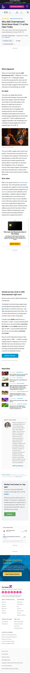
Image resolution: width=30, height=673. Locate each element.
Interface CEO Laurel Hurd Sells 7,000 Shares (18, 401)
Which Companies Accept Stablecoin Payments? (18, 380)
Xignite (13, 596)
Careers (3, 604)
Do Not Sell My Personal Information (10, 668)
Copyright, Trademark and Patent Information (12, 662)
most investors (23, 182)
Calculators (16, 626)
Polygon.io (18, 596)
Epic (18, 606)
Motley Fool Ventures (6, 639)
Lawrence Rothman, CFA (22, 391)
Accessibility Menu (15, 1)
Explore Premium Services (16, 18)
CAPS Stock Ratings (18, 621)
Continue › (10, 514)
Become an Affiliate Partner (8, 643)
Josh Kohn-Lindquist (22, 404)
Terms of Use (5, 651)
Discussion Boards (18, 623)
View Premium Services (12, 574)
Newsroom (4, 608)
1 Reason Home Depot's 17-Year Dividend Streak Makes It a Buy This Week (18, 395)
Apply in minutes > (15, 244)
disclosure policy (18, 476)
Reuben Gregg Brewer (9, 35)
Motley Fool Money (21, 615)
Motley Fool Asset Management (9, 634)
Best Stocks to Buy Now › (17, 6)
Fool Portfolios (20, 610)
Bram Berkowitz (20, 383)
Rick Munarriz (19, 372)
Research (4, 606)
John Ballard (20, 398)
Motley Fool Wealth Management (9, 636)
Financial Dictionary (18, 628)
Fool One (19, 612)
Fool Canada (4, 623)
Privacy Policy (5, 654)
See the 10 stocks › (10, 355)
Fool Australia (5, 621)
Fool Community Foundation (8, 641)
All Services (19, 602)
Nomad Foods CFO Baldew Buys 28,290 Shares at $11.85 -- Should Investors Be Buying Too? (18, 407)
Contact (3, 610)
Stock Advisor (20, 604)
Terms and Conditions (7, 665)
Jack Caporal (19, 377)
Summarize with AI (8, 44)
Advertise (4, 612)
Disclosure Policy (5, 657)
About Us (4, 602)
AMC (12, 75)
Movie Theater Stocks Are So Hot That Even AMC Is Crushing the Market (18, 375)
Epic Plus (19, 608)
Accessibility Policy (6, 660)
